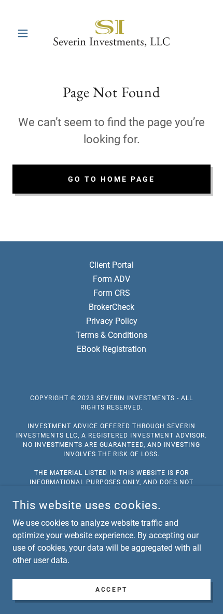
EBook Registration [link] (111, 349)
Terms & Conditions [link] (111, 335)
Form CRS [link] (111, 293)
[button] (27, 33)
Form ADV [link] (111, 279)
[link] (111, 33)
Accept (111, 589)
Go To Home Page (111, 179)
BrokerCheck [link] (111, 307)
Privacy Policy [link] (111, 321)
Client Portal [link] (111, 265)
